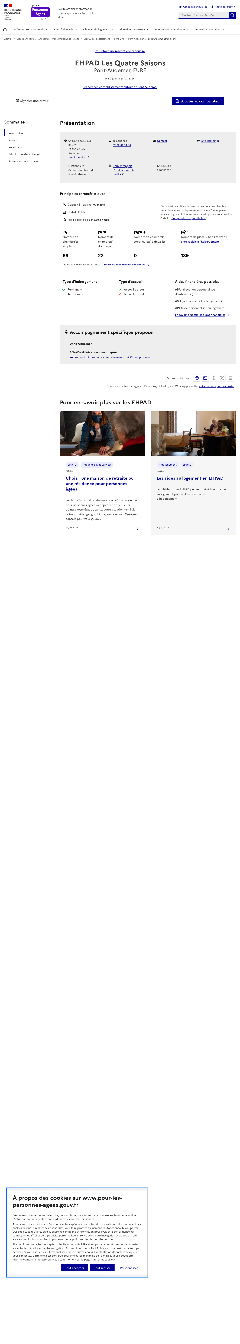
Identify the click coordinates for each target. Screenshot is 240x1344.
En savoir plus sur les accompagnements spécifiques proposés (112, 357)
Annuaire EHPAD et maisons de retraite (58, 38)
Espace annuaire (25, 38)
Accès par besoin (225, 6)
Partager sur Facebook (213, 378)
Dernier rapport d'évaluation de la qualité (123, 170)
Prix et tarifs (16, 147)
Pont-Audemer (136, 38)
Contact (162, 140)
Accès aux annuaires (195, 6)
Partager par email (205, 378)
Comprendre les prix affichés (188, 217)
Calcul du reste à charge (24, 154)
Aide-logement (168, 464)
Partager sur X (222, 378)
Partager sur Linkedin (230, 378)
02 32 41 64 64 (122, 145)
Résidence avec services (97, 464)
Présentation (16, 133)
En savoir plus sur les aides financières (200, 314)
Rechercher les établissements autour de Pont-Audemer (120, 87)
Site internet (208, 140)
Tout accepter (74, 1268)
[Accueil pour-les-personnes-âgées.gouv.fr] (40, 12)
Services (13, 140)
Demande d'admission (23, 161)
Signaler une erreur (34, 100)
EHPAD (72, 464)
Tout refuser (102, 1268)
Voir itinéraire (77, 157)
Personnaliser (129, 1268)
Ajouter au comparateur (201, 101)
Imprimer (196, 378)
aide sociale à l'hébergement (200, 241)
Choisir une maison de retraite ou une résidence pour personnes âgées (100, 483)
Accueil (5, 29)
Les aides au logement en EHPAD (190, 478)
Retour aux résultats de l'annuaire (122, 51)
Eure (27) (119, 38)
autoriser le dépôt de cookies (216, 386)
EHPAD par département (97, 38)
